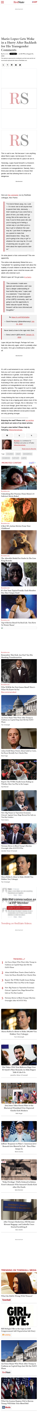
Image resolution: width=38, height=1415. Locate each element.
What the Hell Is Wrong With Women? (16, 1296)
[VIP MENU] (34, 2)
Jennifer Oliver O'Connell (9, 851)
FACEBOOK (6, 458)
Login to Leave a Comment (19, 908)
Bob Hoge (4, 756)
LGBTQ (24, 458)
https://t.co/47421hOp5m (20, 317)
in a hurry (27, 277)
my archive (30, 420)
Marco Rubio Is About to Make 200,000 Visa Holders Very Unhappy (17, 878)
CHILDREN (9, 454)
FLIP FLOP (15, 458)
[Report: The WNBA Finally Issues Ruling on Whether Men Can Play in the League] (19, 769)
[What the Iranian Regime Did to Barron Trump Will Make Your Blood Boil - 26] (19, 1388)
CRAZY (18, 454)
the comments (13, 195)
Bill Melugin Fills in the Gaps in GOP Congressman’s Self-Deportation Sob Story (18, 1329)
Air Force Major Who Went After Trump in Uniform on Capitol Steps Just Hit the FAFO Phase (17, 719)
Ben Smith (19, 1230)
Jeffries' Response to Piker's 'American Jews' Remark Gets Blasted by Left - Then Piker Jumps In (19, 1146)
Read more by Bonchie (29, 449)
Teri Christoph (5, 725)
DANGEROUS (27, 454)
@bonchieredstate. (16, 430)
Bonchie (6, 54)
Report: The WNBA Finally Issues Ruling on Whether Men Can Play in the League (17, 782)
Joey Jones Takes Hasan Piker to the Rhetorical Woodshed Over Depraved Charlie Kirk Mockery (19, 1108)
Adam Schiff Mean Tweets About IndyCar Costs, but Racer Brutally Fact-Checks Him (18, 752)
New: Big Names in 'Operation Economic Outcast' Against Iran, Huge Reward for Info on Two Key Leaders (18, 814)
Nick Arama (4, 820)
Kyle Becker (5, 787)
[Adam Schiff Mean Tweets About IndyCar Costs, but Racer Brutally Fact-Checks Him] (19, 738)
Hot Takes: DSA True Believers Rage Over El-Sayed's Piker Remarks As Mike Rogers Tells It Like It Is (19, 1070)
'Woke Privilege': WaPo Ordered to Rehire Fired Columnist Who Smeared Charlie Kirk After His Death (19, 1184)
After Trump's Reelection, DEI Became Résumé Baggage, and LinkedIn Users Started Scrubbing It (19, 1224)
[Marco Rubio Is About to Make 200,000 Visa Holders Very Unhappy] (19, 865)
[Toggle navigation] (2, 2)
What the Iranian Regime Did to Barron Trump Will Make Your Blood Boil (17, 1402)
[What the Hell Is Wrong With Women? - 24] (19, 1283)
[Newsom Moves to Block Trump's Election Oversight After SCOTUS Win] (19, 834)
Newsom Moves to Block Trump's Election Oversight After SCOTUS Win (16, 847)
